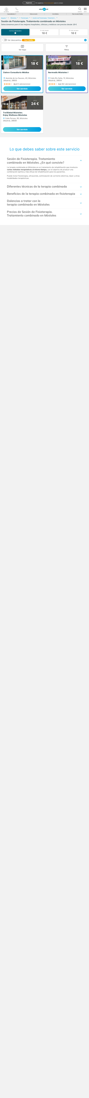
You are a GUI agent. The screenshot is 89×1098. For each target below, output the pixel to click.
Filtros (66, 50)
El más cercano (73, 32)
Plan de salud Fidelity (77, 14)
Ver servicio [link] (22, 88)
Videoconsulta (33, 14)
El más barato (44, 32)
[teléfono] (17, 9)
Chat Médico (55, 14)
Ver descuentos (20, 40)
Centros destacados (15, 31)
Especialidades (11, 14)
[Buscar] (80, 9)
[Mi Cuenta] (6, 9)
